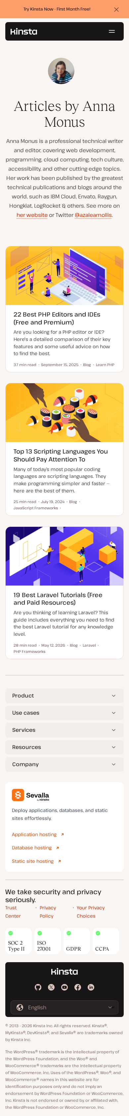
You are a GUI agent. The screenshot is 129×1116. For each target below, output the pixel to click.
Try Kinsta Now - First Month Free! (57, 9)
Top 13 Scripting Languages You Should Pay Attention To (61, 455)
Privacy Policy (48, 911)
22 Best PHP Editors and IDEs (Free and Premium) (57, 318)
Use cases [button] (25, 712)
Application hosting (34, 834)
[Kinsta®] (24, 31)
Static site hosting (33, 861)
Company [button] (25, 764)
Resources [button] (26, 747)
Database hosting (32, 847)
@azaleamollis (93, 215)
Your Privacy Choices (91, 911)
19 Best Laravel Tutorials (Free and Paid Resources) (58, 599)
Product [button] (23, 695)
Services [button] (23, 729)
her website (32, 215)
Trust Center (13, 911)
